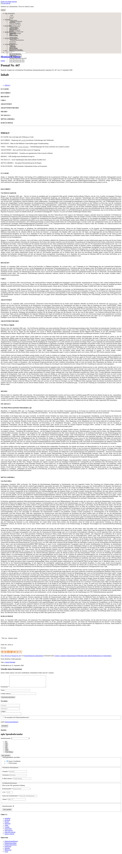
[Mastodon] (2, 651)
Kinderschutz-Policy (11, 845)
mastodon (7, 818)
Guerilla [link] (23, 140)
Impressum (8, 846)
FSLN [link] (45, 493)
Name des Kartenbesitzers (10, 796)
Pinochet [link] (92, 284)
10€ (6, 744)
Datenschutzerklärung (11, 722)
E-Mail (3, 711)
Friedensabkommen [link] (36, 542)
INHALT (7, 85)
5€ (6, 742)
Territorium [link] (115, 467)
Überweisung (12, 763)
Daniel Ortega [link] (78, 438)
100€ (6, 750)
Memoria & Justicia (10, 56)
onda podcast (8, 830)
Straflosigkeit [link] (85, 486)
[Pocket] (11, 651)
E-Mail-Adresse (5, 693)
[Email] (14, 651)
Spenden (7, 848)
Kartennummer (7, 789)
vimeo (6, 825)
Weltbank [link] (27, 551)
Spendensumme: (6, 738)
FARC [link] (98, 196)
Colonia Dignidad (9, 662)
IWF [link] (50, 179)
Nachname (5, 775)
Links (6, 851)
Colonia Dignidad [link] (23, 147)
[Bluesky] (5, 651)
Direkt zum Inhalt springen (9, 1)
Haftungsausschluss (10, 843)
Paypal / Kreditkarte (14, 761)
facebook (7, 820)
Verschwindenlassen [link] (16, 284)
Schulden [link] (26, 268)
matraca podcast (9, 834)
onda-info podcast (10, 832)
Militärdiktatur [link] (113, 303)
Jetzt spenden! (6, 755)
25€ (6, 746)
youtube (7, 827)
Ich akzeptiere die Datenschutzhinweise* (16, 717)
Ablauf (5, 799)
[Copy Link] (20, 651)
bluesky (7, 822)
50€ (6, 748)
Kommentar (5, 687)
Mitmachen (8, 850)
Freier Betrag (8, 752)
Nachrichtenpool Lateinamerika (33, 656)
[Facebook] (8, 651)
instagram (7, 823)
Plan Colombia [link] (59, 216)
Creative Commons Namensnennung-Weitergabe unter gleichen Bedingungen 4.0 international (82, 656)
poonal (3, 60)
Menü (3, 10)
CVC (4, 792)
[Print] (17, 651)
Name (2, 690)
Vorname (5, 771)
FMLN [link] (82, 559)
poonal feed (8, 828)
